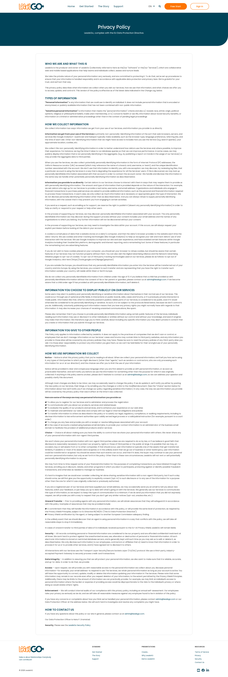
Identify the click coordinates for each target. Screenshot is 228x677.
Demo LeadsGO (148, 659)
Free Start (175, 6)
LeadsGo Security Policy (79, 625)
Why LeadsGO (147, 655)
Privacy (198, 655)
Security (198, 659)
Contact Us (199, 662)
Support (118, 6)
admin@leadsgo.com (156, 279)
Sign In (199, 6)
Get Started (86, 6)
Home (71, 6)
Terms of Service (202, 652)
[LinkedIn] (203, 670)
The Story (103, 6)
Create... (145, 652)
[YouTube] (198, 670)
